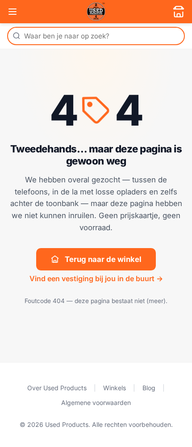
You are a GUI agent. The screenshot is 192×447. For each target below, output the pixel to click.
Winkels (114, 388)
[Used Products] (96, 11)
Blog (148, 388)
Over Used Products (57, 388)
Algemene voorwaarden (96, 402)
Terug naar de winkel (103, 259)
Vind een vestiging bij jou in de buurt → (96, 278)
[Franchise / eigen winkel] (178, 11)
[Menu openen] (12, 11)
